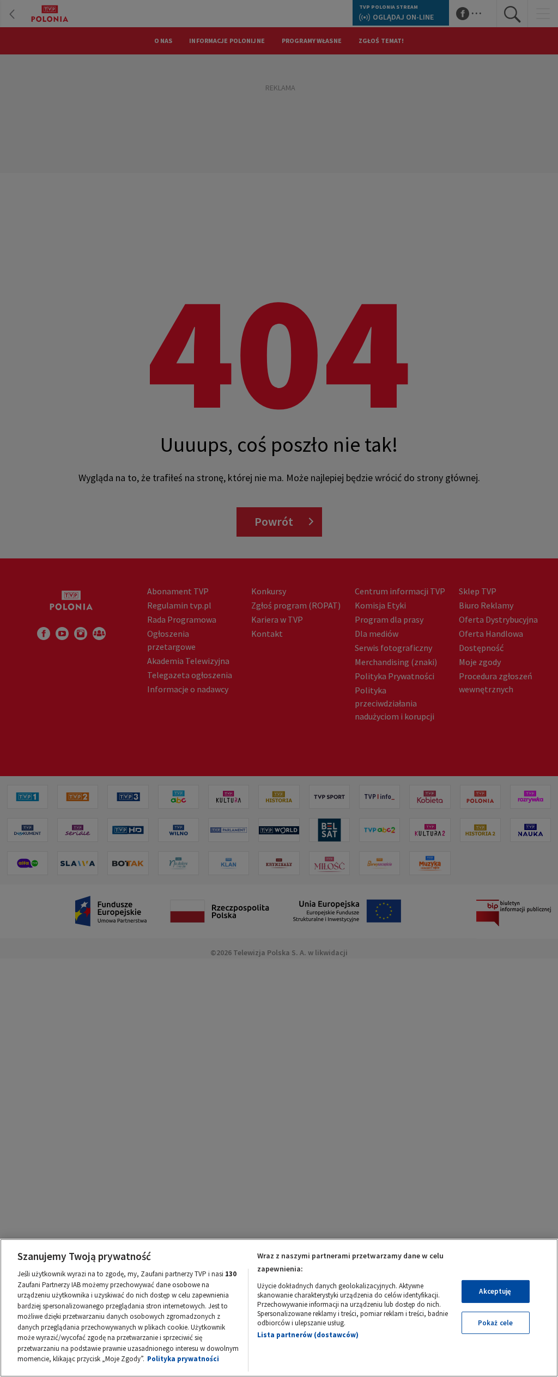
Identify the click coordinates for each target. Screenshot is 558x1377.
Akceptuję (495, 1291)
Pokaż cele (495, 1322)
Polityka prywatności (183, 1358)
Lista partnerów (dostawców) (308, 1334)
